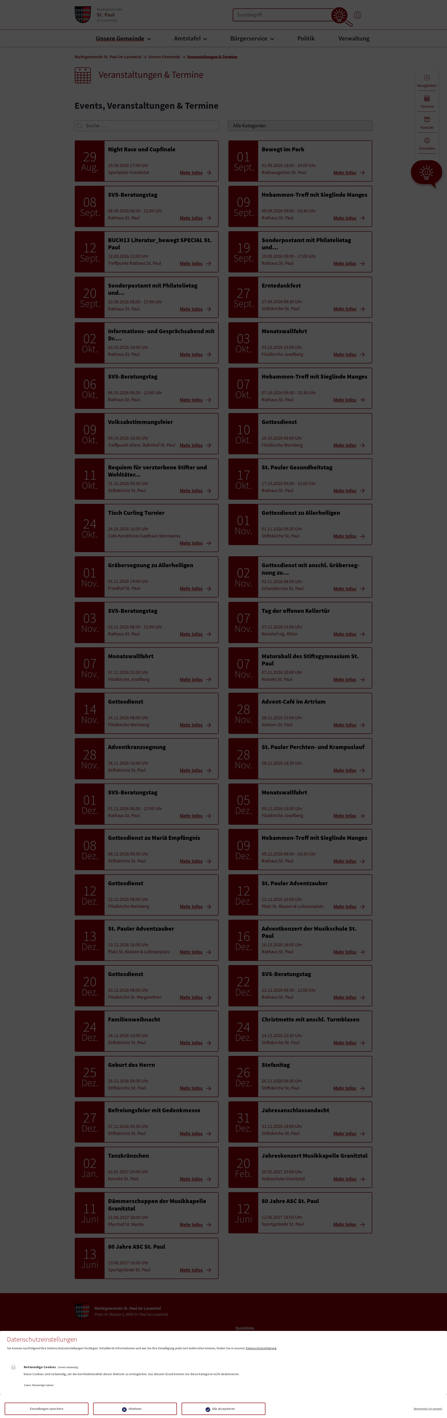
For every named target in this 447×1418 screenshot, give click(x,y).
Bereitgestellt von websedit (428, 1408)
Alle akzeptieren (223, 1409)
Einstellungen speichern (46, 1409)
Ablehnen (135, 1409)
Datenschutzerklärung (261, 1348)
